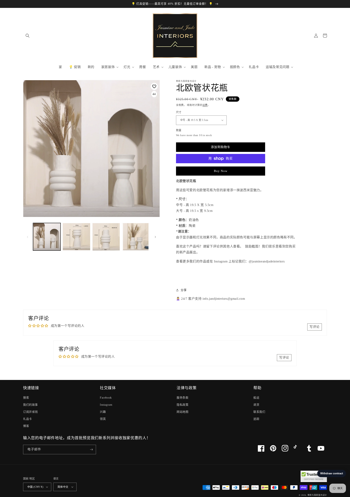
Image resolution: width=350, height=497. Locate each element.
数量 (178, 130)
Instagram (106, 404)
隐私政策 (182, 404)
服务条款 (182, 397)
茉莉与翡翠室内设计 (317, 495)
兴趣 (103, 411)
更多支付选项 (220, 168)
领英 (103, 418)
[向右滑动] (155, 236)
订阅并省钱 (30, 411)
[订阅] (91, 449)
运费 (205, 105)
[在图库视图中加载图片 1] (47, 237)
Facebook (106, 397)
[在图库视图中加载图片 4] (135, 237)
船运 (256, 397)
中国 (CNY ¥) (35, 486)
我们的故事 (30, 404)
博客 (26, 426)
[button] (27, 35)
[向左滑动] (27, 236)
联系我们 (259, 411)
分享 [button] (184, 290)
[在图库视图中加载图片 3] (106, 237)
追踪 (256, 418)
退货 (256, 404)
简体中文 (63, 486)
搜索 (26, 397)
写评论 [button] (314, 326)
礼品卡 (27, 418)
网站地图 (182, 411)
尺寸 (178, 112)
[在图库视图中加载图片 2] (76, 237)
